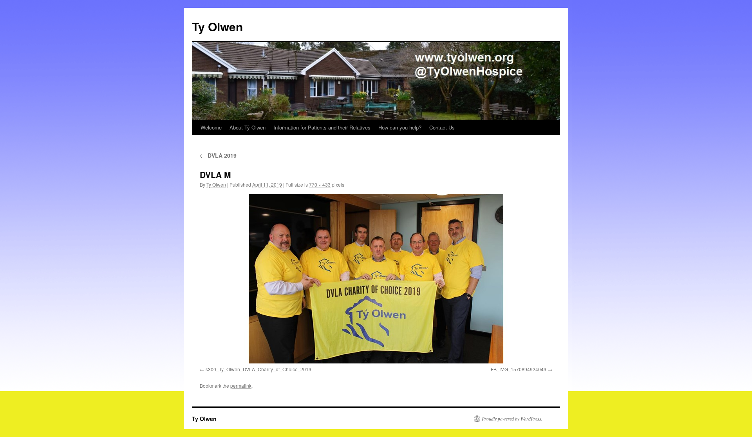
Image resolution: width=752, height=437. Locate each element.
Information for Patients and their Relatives (322, 127)
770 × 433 (320, 184)
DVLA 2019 (218, 155)
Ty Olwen (217, 26)
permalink (240, 385)
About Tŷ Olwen (248, 127)
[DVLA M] (376, 278)
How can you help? (399, 127)
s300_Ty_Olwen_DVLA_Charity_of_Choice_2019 (258, 369)
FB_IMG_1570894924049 (518, 369)
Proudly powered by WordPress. (512, 418)
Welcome (211, 127)
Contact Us (442, 127)
